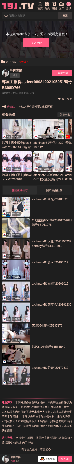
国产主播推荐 (54, 190)
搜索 (65, 15)
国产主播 (44, 437)
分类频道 (7, 442)
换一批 (66, 114)
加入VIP (36, 42)
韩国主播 (16, 70)
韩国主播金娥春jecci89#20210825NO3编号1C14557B (17, 147)
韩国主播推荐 (20, 190)
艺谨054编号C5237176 (47, 325)
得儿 (15, 75)
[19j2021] (18, 5)
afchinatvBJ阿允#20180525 (50, 199)
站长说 (17, 442)
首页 (15, 93)
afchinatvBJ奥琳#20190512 (50, 262)
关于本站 (27, 442)
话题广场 (55, 437)
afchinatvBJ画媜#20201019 (50, 283)
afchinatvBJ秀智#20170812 (50, 367)
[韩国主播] (5, 73)
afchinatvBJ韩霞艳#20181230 (51, 304)
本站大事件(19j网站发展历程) (35, 106)
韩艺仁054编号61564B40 (48, 346)
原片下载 (11, 61)
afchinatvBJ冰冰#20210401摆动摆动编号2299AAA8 (48, 179)
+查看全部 (62, 72)
